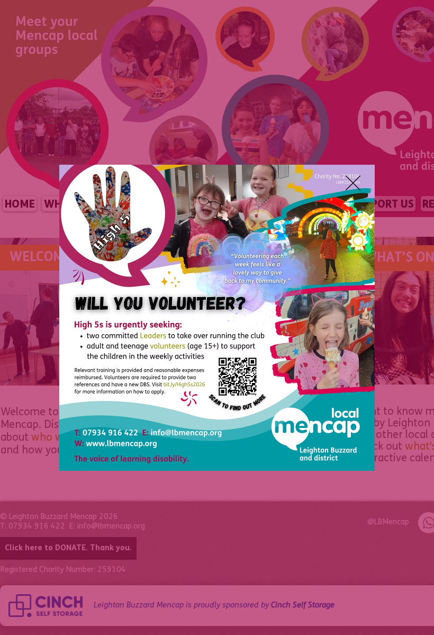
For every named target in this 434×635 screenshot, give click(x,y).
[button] (353, 183)
